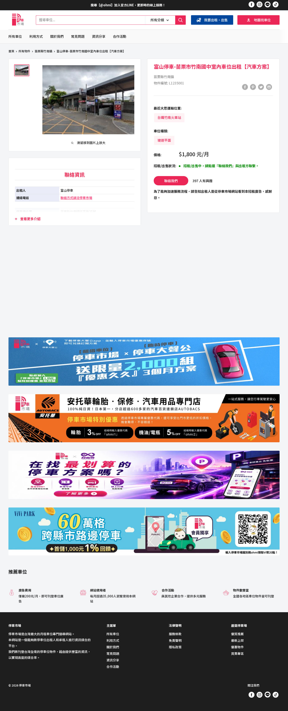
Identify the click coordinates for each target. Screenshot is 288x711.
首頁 (11, 51)
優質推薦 (237, 634)
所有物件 (24, 51)
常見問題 (78, 36)
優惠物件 (237, 647)
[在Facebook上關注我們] (251, 4)
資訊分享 (98, 36)
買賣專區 (237, 653)
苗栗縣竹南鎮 (43, 51)
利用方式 (36, 36)
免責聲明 (175, 640)
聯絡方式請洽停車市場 (76, 197)
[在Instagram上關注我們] (259, 4)
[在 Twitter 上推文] (261, 87)
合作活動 (119, 36)
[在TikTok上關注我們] (276, 4)
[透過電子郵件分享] (269, 87)
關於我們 (57, 36)
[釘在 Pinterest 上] (253, 87)
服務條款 (175, 634)
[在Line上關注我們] (268, 5)
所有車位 (15, 36)
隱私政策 (175, 647)
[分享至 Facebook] (245, 87)
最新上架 (237, 640)
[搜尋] (180, 20)
